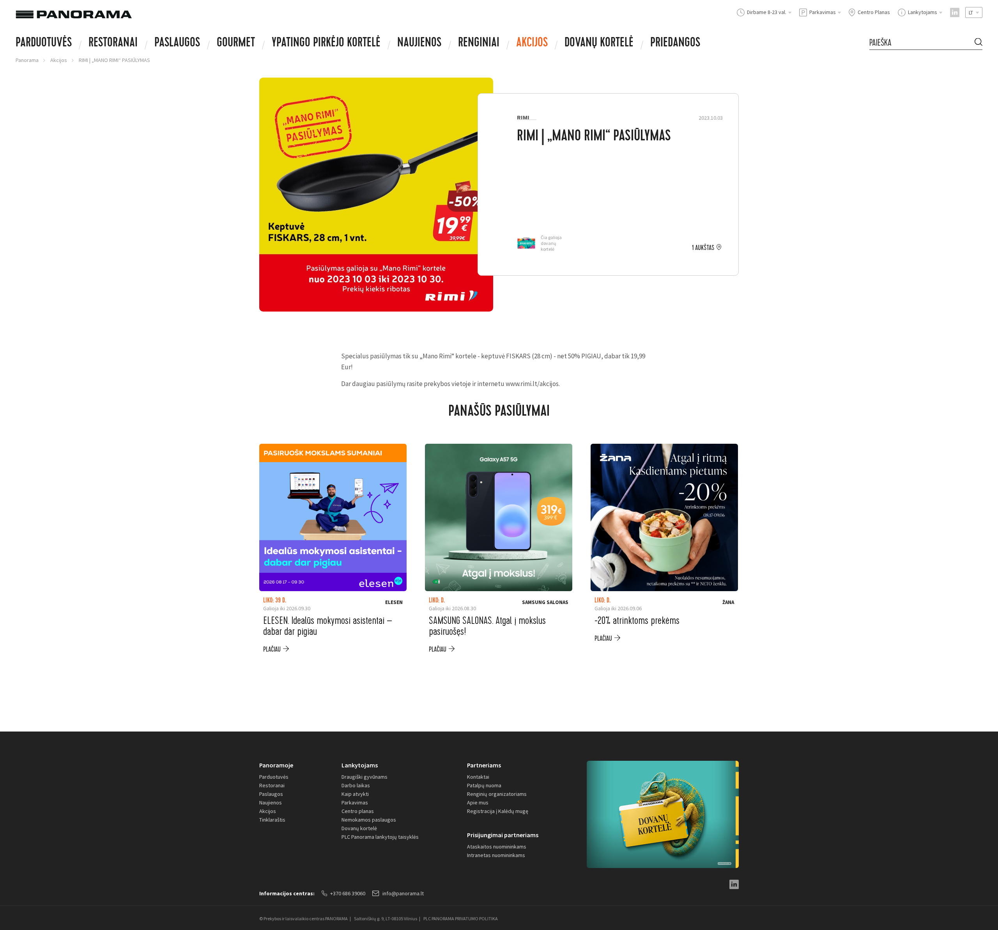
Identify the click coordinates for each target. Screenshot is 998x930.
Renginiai (478, 43)
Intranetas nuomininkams (496, 855)
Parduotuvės (44, 43)
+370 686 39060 (347, 893)
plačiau (272, 649)
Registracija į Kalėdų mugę (497, 811)
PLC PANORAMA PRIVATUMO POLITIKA (460, 918)
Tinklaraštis (272, 819)
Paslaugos (177, 43)
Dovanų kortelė (359, 828)
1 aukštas (703, 248)
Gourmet (236, 43)
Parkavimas (355, 802)
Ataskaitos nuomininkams (496, 846)
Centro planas (358, 811)
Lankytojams (360, 765)
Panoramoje (276, 765)
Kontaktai (478, 776)
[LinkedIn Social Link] (954, 12)
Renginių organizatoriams (497, 793)
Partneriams (484, 765)
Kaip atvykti (355, 793)
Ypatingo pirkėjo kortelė (326, 43)
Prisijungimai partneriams (502, 835)
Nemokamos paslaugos (369, 819)
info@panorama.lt (403, 893)
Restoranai (113, 43)
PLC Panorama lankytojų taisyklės (380, 836)
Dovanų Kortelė (598, 43)
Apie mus (477, 802)
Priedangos (675, 43)
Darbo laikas (356, 785)
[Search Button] (978, 43)
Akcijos (532, 43)
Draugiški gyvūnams (365, 776)
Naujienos (419, 43)
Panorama (27, 60)
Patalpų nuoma (484, 785)
